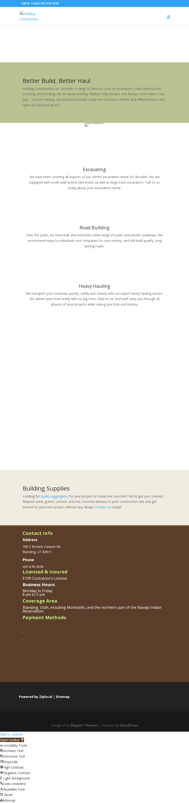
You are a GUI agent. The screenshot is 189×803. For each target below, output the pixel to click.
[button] (12, 740)
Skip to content (11, 734)
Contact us (103, 507)
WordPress (129, 725)
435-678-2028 (49, 3)
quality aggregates (54, 496)
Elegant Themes (84, 725)
